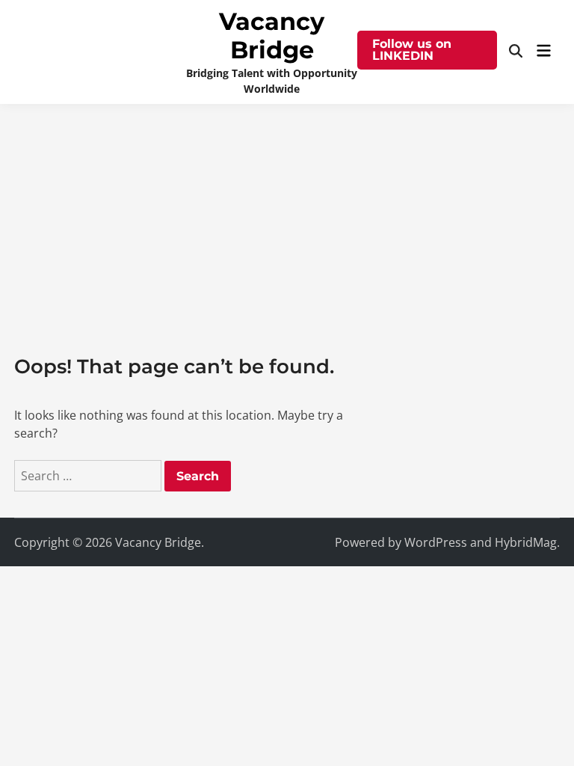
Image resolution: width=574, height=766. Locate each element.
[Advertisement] (287, 216)
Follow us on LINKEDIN (411, 50)
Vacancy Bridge (271, 35)
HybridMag (526, 542)
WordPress (435, 542)
